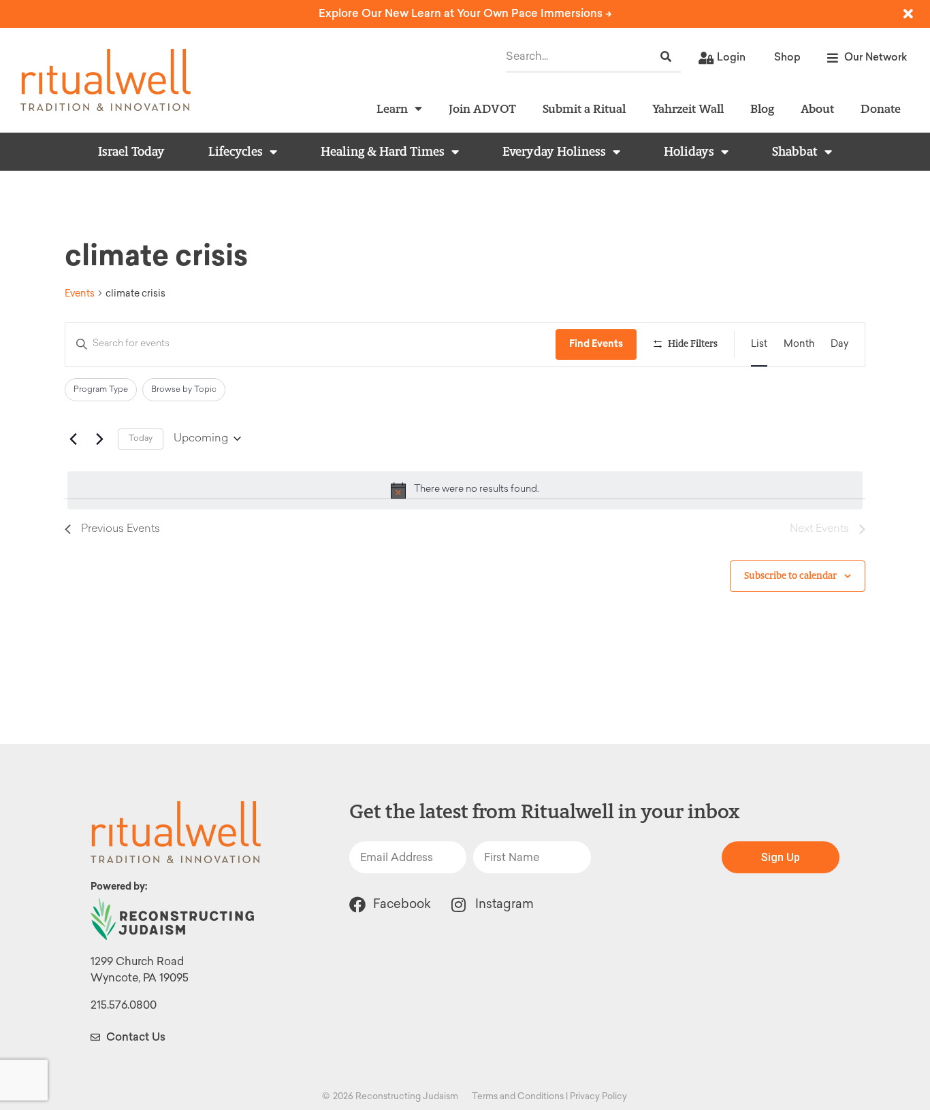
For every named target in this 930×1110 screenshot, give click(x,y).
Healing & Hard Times (383, 151)
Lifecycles (235, 151)
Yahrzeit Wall (688, 108)
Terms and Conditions (518, 1096)
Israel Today (131, 151)
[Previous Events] (73, 439)
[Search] (666, 57)
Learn (392, 108)
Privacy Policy (598, 1096)
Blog (762, 108)
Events (80, 293)
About (817, 108)
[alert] (465, 490)
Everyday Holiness (554, 151)
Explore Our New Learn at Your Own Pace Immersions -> (465, 13)
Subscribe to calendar (790, 576)
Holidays (689, 151)
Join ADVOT (482, 108)
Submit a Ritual (584, 108)
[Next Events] (99, 439)
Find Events (596, 344)
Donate (881, 108)
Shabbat (795, 151)
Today (141, 439)
